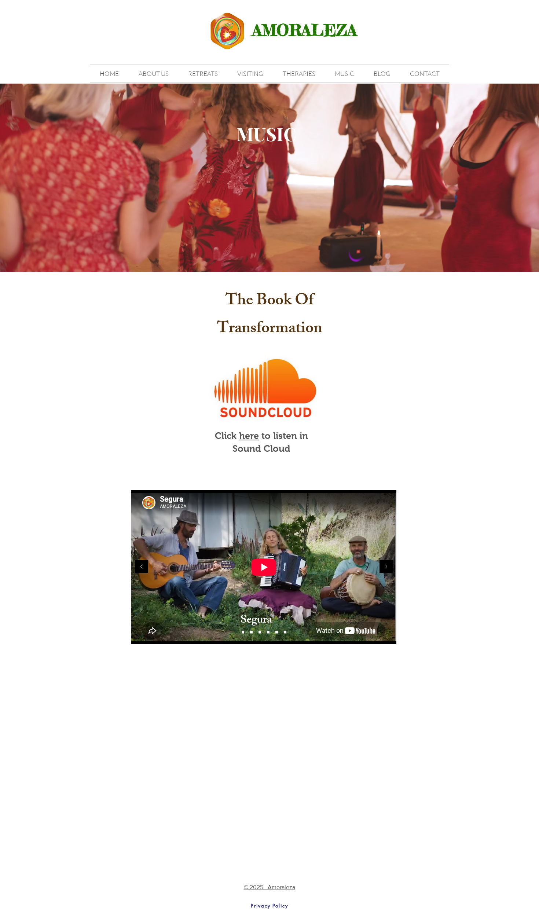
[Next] (386, 567)
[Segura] (276, 632)
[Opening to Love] (251, 632)
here (249, 435)
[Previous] (141, 567)
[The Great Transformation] (243, 632)
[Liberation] (285, 632)
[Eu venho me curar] (259, 632)
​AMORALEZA (304, 30)
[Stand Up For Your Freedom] (268, 632)
